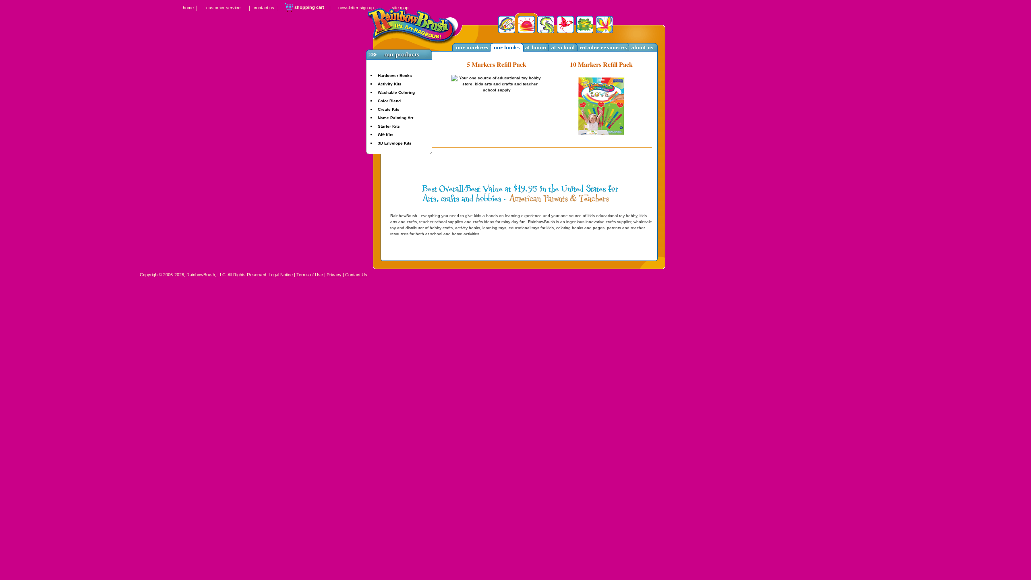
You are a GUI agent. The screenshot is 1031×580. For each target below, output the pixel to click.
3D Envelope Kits (395, 143)
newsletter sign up (356, 7)
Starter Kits (389, 126)
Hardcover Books (395, 75)
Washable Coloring (396, 92)
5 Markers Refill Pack (496, 64)
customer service (223, 7)
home (188, 7)
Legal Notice (281, 274)
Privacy (334, 274)
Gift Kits (385, 135)
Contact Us (356, 274)
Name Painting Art (395, 118)
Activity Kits (390, 84)
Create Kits (389, 109)
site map (400, 7)
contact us (264, 7)
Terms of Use (309, 274)
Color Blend (389, 101)
